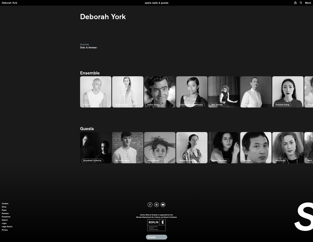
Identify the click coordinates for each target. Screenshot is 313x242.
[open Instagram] (156, 204)
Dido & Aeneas (88, 47)
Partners (5, 213)
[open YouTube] (163, 204)
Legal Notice (7, 226)
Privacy (5, 230)
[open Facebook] (150, 204)
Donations (6, 217)
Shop (4, 207)
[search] (301, 3)
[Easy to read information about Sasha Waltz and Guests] (295, 3)
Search (5, 220)
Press (4, 210)
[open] (95, 92)
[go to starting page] (156, 2)
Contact (5, 203)
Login (4, 223)
